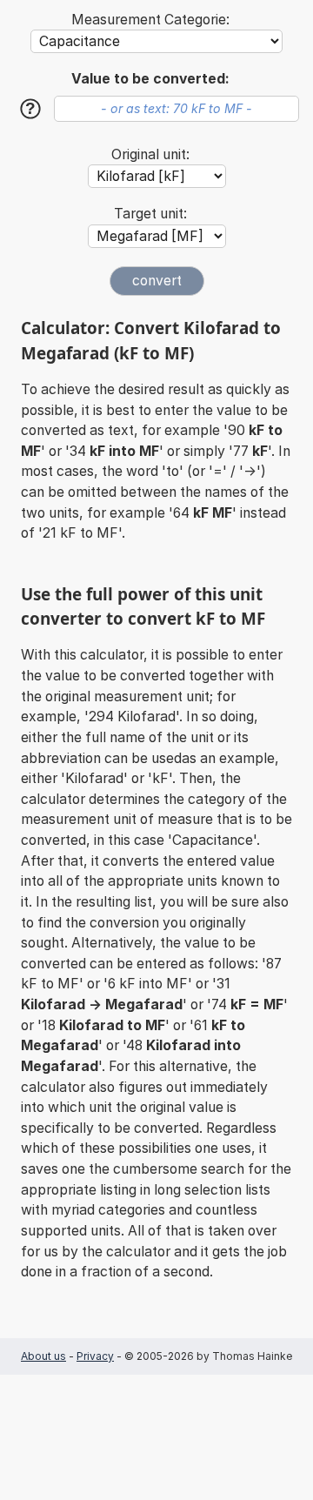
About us (43, 1356)
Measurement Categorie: (150, 19)
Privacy (95, 1356)
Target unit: (150, 213)
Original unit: (150, 154)
